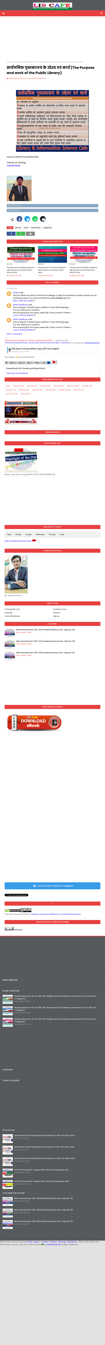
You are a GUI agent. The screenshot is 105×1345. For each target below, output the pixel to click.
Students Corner (60, 609)
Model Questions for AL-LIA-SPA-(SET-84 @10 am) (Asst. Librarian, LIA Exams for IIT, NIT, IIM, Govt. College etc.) (55, 1008)
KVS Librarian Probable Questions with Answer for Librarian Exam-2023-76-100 (83, 270)
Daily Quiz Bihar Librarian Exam (18, 541)
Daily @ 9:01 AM (64, 390)
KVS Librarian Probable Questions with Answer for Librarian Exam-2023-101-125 (20, 270)
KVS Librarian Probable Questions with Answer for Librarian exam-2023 (52, 270)
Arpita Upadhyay (20, 304)
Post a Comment (14, 334)
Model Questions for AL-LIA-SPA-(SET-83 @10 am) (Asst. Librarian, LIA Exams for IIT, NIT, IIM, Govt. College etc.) (55, 1020)
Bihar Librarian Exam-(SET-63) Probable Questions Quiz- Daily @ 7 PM (45, 652)
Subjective (17, 62)
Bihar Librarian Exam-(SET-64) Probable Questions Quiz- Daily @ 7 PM (45, 641)
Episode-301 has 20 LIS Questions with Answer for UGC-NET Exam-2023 (44, 1147)
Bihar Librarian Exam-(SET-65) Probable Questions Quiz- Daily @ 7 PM (45, 629)
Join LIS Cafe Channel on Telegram (55, 885)
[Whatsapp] (35, 220)
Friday (62, 534)
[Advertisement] (52, 39)
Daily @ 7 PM (10, 390)
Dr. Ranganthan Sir (12, 609)
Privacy (53, 1242)
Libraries (56, 612)
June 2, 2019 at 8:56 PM (23, 315)
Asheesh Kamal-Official (17, 78)
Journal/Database (12, 616)
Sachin (16, 292)
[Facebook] (19, 220)
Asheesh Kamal (13, 165)
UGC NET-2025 (11, 394)
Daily (8, 386)
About (36, 1242)
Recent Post (35, 228)
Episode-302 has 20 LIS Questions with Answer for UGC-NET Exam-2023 (44, 1135)
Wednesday (40, 534)
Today (9, 534)
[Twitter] (27, 220)
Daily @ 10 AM (18, 386)
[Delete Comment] (34, 300)
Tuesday (28, 534)
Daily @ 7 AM (87, 386)
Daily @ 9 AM (50, 390)
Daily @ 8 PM (37, 390)
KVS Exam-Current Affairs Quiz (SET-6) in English (35, 348)
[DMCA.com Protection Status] (12, 911)
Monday (18, 534)
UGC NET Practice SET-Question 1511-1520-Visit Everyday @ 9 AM (41, 1170)
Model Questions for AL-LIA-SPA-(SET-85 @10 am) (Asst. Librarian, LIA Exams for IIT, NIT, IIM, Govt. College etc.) (55, 997)
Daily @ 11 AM (32, 386)
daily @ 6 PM (26, 394)
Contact (45, 1242)
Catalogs (8, 612)
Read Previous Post (15, 206)
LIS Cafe (28, 1242)
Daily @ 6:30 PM (73, 386)
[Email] (43, 220)
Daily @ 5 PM (59, 386)
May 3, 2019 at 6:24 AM (23, 300)
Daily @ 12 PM (45, 386)
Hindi (26, 228)
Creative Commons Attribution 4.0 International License (55, 914)
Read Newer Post (14, 210)
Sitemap (62, 1242)
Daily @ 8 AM (24, 390)
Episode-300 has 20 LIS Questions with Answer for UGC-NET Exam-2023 (44, 1158)
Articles (18, 228)
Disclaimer (72, 1242)
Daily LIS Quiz (79, 390)
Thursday (52, 534)
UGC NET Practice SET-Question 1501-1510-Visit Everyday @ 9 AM (41, 1181)
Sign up (56, 616)
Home (9, 62)
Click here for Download (17, 373)
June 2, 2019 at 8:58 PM (23, 330)
